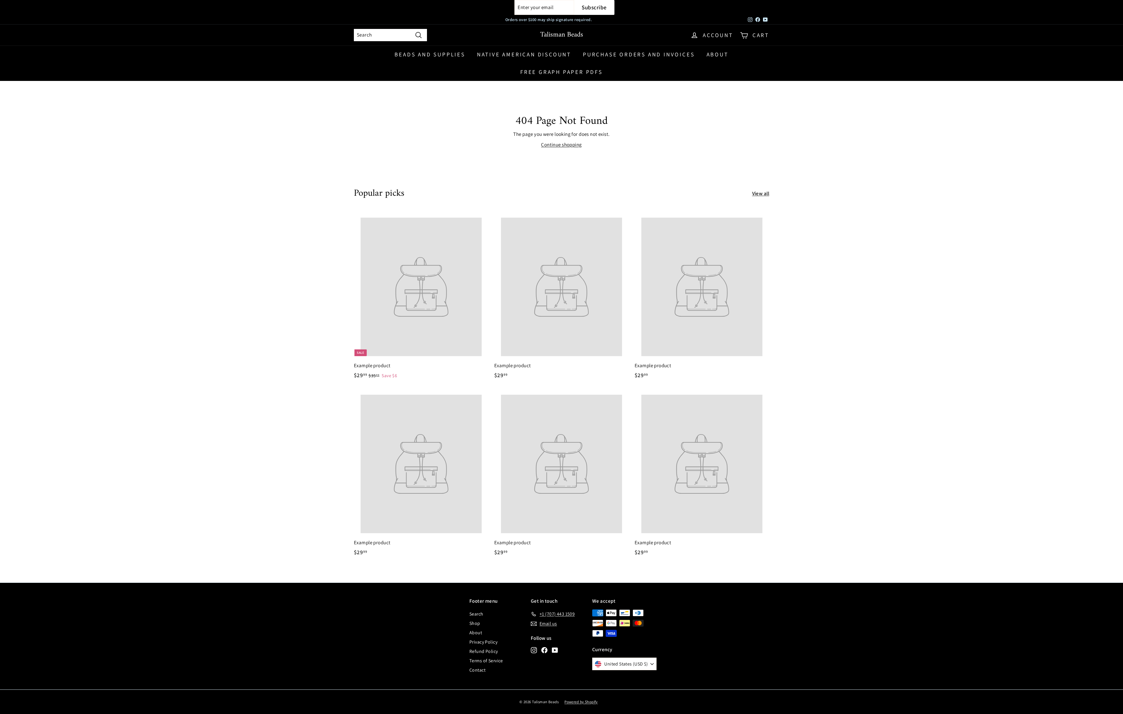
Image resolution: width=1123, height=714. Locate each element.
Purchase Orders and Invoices (639, 54)
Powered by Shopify (581, 701)
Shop (474, 623)
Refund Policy (483, 651)
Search (476, 614)
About (717, 54)
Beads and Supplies (430, 54)
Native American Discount (524, 54)
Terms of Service (486, 661)
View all (760, 193)
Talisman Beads (561, 35)
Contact (477, 670)
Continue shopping (561, 144)
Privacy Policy (483, 642)
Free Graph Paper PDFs (561, 71)
